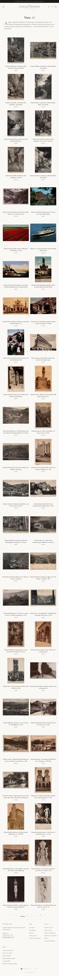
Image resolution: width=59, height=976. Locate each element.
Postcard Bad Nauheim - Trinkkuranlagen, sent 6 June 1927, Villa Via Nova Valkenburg (16, 870)
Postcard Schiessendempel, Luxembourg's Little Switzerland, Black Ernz (16, 140)
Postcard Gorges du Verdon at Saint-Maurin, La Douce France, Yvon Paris (43, 432)
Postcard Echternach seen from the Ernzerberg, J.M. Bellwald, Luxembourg (16, 468)
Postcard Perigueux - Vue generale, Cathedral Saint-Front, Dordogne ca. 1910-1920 (43, 760)
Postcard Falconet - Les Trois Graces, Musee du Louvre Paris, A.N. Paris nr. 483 (43, 870)
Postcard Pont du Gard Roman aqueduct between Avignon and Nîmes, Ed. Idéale (43, 322)
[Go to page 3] (45, 914)
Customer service (48, 927)
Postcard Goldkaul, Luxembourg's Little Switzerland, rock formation (43, 67)
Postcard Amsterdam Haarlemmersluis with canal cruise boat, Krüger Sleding (43, 213)
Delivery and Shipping (49, 933)
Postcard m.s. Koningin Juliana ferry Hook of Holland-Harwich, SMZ (43, 249)
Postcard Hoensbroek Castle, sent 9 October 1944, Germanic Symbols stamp (16, 395)
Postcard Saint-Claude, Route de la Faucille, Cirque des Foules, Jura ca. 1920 (43, 724)
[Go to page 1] (13, 914)
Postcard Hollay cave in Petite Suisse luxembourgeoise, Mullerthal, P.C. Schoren (43, 541)
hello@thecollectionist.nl (8, 937)
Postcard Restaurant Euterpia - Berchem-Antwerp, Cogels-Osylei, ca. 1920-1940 (16, 833)
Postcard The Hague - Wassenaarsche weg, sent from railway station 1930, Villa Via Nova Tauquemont (16, 796)
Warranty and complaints (50, 935)
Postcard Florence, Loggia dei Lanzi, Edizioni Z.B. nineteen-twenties (43, 651)
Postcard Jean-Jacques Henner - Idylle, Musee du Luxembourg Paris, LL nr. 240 (43, 833)
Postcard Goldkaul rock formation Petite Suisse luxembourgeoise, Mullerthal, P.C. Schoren (15, 541)
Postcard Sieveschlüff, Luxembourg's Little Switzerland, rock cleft (16, 176)
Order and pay (48, 930)
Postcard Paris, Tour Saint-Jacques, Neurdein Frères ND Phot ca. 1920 (16, 687)
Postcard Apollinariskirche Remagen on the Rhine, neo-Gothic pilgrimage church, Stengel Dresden (16, 286)
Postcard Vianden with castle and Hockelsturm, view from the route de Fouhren (16, 505)
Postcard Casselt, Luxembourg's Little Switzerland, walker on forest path (43, 103)
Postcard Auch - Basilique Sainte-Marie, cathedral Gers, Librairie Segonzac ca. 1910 (43, 796)
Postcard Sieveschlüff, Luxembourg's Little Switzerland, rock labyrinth (16, 103)
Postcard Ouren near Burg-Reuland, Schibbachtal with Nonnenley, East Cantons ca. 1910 (43, 614)
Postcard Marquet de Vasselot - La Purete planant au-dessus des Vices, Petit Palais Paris (16, 906)
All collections (32, 930)
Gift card (31, 933)
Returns (46, 938)
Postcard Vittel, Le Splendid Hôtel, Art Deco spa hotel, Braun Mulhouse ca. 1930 (43, 468)
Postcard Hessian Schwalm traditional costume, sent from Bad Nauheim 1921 (16, 359)
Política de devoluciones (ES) (9, 964)
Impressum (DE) (6, 956)
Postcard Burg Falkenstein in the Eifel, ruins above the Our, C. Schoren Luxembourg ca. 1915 (15, 614)
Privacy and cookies (7, 953)
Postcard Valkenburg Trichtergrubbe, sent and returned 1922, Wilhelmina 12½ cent (15, 651)
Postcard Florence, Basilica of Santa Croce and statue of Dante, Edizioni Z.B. (16, 322)
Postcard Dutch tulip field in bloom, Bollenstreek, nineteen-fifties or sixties (16, 249)
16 (41, 915)
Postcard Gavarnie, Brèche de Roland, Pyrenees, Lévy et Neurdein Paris (43, 687)
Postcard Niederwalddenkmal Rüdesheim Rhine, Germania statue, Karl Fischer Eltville (43, 286)
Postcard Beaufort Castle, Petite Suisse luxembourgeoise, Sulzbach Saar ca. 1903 (43, 505)
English (35, 968)
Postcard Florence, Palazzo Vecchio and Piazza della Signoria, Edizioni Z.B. (43, 395)
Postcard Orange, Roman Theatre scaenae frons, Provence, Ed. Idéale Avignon (43, 359)
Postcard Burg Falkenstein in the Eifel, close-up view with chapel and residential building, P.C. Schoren (16, 432)
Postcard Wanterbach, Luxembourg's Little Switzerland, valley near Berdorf (15, 67)
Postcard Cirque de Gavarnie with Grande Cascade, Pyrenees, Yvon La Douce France (16, 213)
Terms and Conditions (7, 950)
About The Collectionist (35, 938)
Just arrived (32, 927)
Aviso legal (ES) (6, 961)
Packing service (33, 935)
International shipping (49, 941)
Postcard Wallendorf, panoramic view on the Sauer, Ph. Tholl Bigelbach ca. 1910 (16, 724)
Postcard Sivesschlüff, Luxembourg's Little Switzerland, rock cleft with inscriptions (43, 140)
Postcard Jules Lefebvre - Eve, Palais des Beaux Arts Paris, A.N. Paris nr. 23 (43, 906)
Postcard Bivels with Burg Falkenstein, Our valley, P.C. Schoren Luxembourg (15, 578)
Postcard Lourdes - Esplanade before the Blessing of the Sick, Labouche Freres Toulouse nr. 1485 (16, 760)
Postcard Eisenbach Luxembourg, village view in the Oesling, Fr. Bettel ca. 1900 (43, 578)
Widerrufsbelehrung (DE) (8, 958)
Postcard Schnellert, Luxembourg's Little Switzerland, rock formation (43, 176)
